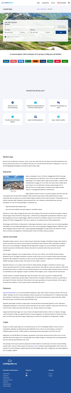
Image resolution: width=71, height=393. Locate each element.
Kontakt (50, 375)
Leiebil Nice (5, 382)
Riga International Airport (9, 292)
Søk (61, 32)
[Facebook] (26, 375)
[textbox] (30, 27)
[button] (66, 2)
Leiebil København (7, 384)
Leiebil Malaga (6, 377)
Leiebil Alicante (6, 373)
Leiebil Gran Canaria (7, 379)
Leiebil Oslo (5, 375)
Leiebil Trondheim (7, 386)
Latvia (36, 346)
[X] (26, 373)
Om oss (50, 373)
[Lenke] (7, 3)
